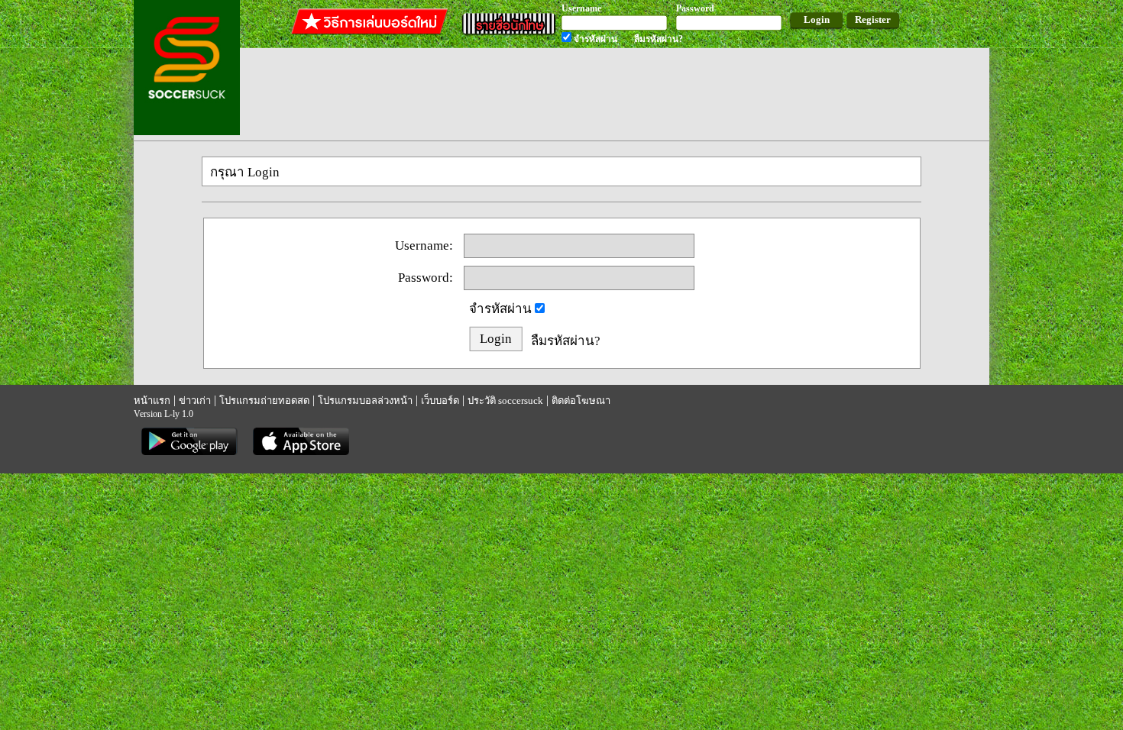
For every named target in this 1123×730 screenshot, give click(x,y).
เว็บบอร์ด (440, 400)
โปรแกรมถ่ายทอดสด (264, 400)
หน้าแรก (152, 400)
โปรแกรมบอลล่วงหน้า (365, 400)
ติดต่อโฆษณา (581, 400)
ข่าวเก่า (195, 400)
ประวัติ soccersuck (505, 400)
